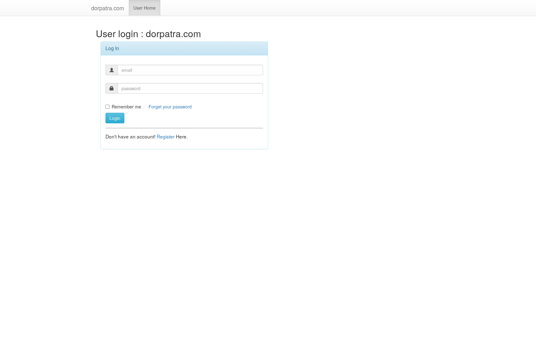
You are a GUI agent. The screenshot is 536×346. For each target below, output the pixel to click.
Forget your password (170, 106)
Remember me (126, 106)
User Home (144, 8)
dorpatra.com (107, 8)
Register (166, 136)
